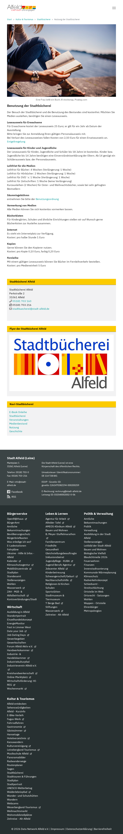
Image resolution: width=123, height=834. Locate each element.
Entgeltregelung (16, 141)
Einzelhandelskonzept (19, 619)
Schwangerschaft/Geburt (60, 576)
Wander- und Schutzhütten (22, 795)
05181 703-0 (22, 472)
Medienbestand (18, 423)
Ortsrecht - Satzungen (96, 595)
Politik (87, 526)
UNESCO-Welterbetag (19, 788)
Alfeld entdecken (16, 703)
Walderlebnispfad (17, 791)
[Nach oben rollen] (116, 827)
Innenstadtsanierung (96, 568)
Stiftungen (51, 606)
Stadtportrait (14, 784)
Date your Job (15, 631)
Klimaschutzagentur (19, 564)
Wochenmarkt (15, 688)
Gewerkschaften (16, 642)
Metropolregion (93, 610)
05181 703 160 (21, 301)
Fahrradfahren (15, 722)
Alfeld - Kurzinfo (16, 711)
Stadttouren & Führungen (21, 776)
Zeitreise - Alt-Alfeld (57, 614)
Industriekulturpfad (18, 661)
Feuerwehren (91, 560)
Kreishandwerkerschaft (21, 673)
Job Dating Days (16, 634)
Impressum (57, 828)
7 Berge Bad (52, 603)
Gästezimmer (15, 730)
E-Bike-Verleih (15, 715)
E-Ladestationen (16, 545)
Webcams (12, 803)
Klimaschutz (91, 576)
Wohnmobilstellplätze (19, 814)
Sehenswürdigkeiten (18, 707)
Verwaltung (90, 530)
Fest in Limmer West (19, 627)
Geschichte (15, 431)
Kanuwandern (15, 742)
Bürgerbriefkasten (17, 537)
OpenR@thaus (15, 518)
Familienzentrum (55, 541)
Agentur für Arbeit (56, 518)
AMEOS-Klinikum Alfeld (59, 526)
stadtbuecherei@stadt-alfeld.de (30, 308)
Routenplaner (15, 765)
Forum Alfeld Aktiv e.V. (20, 646)
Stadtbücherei (17, 415)
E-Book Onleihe (18, 412)
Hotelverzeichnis (17, 738)
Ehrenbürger (91, 606)
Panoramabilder (16, 757)
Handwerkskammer (18, 650)
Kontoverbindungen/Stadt (22, 599)
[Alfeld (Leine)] (21, 8)
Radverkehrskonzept (96, 580)
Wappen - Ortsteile (95, 603)
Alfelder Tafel (53, 522)
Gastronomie (15, 726)
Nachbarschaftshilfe (57, 580)
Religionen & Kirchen (57, 583)
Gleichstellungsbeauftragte (61, 553)
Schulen (50, 587)
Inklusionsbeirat (54, 557)
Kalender (12, 560)
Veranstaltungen (19, 419)
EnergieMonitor (16, 623)
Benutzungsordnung (47, 199)
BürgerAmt (13, 522)
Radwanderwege (16, 761)
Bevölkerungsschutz (18, 534)
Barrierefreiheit (103, 828)
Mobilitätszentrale (18, 568)
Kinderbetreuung (55, 572)
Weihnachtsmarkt (17, 811)
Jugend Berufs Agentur (58, 564)
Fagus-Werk (14, 719)
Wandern (12, 799)
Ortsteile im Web (93, 591)
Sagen (10, 768)
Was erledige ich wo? (19, 541)
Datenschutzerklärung (79, 828)
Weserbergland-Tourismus (22, 807)
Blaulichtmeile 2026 (95, 557)
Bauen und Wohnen (56, 530)
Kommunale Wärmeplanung (100, 572)
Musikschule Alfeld (18, 753)
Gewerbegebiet (16, 638)
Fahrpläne (13, 549)
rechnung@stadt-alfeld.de (68, 491)
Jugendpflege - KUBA (57, 560)
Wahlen (11, 583)
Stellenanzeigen (16, 580)
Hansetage (13, 734)
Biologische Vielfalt (95, 553)
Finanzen (89, 564)
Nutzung (14, 427)
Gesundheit (52, 549)
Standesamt (14, 576)
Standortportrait (16, 615)
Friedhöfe (51, 545)
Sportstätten (52, 591)
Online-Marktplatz (17, 677)
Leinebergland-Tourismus (22, 749)
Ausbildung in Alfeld (18, 611)
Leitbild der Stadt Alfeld (97, 545)
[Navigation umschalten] (114, 8)
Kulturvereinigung (17, 745)
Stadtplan (12, 572)
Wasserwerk (14, 587)
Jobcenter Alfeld (55, 568)
